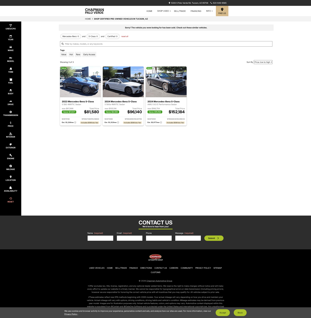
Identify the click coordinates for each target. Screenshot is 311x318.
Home (149, 11)
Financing (196, 11)
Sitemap (217, 268)
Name (95, 233)
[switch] (63, 54)
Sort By (250, 62)
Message (184, 233)
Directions (146, 268)
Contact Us (160, 268)
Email (124, 233)
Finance (133, 268)
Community (187, 268)
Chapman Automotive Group (159, 281)
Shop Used (163, 11)
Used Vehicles (96, 268)
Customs (155, 272)
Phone (149, 233)
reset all (124, 36)
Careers (173, 268)
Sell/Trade (180, 11)
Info (208, 11)
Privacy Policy (203, 268)
